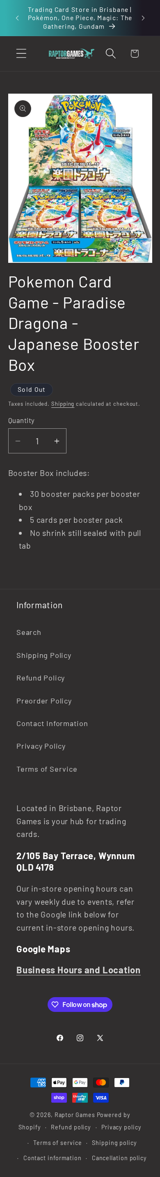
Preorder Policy (44, 700)
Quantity (21, 420)
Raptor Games (75, 1114)
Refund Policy (40, 677)
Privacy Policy (41, 745)
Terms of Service (46, 768)
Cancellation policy (119, 1157)
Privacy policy (121, 1127)
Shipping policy (114, 1142)
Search (28, 632)
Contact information (52, 1157)
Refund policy (71, 1127)
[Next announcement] (143, 18)
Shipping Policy (43, 655)
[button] (21, 53)
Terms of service (57, 1142)
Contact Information (52, 723)
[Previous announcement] (17, 18)
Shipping (62, 403)
